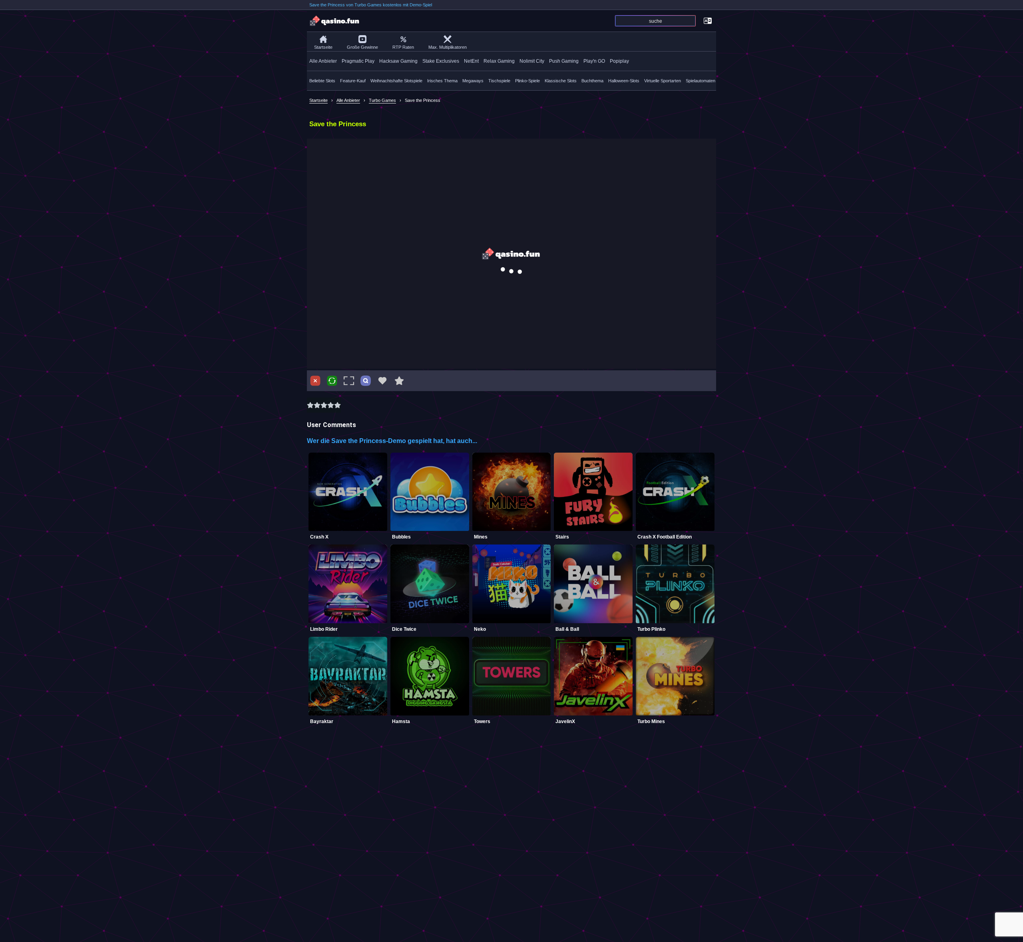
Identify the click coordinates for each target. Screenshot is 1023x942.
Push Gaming (564, 61)
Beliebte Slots (322, 80)
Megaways (473, 80)
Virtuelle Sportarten (662, 80)
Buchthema (592, 80)
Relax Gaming (499, 61)
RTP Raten (403, 47)
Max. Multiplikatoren (447, 47)
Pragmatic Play (358, 61)
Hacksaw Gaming (398, 61)
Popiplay (619, 61)
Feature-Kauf (353, 80)
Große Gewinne (362, 47)
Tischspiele (499, 80)
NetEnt (471, 61)
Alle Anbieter (323, 61)
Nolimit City (531, 61)
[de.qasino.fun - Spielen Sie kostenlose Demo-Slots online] (335, 21)
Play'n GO (594, 61)
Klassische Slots (561, 80)
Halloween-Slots (623, 80)
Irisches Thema (442, 80)
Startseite (323, 47)
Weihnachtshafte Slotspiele (396, 80)
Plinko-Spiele (527, 80)
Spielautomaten (700, 80)
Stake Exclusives (440, 61)
